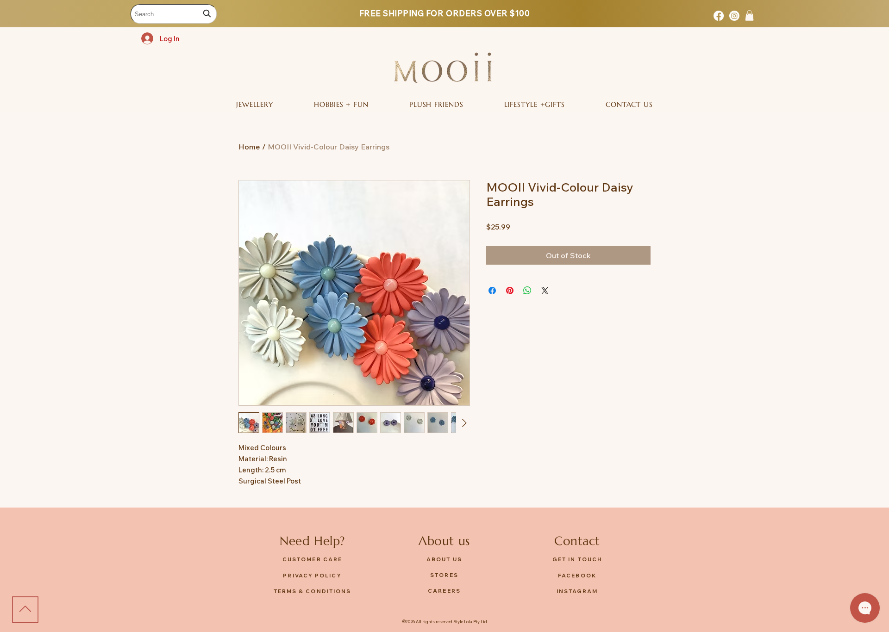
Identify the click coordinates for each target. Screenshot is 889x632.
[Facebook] (719, 16)
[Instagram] (734, 16)
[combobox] (174, 14)
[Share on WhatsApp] (527, 290)
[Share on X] (545, 290)
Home (249, 146)
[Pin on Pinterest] (509, 290)
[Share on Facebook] (492, 290)
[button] (749, 15)
